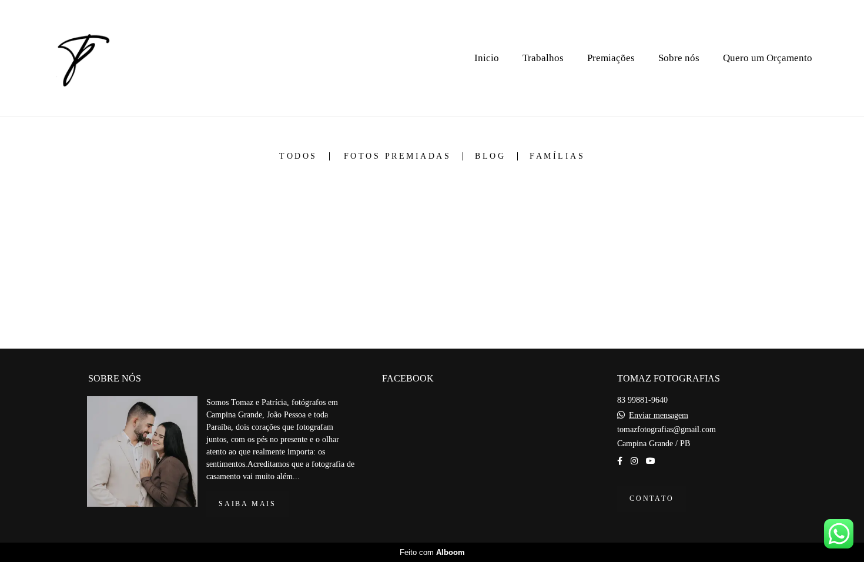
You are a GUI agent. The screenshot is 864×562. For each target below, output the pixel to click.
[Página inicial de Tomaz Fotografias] (80, 58)
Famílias (557, 156)
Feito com (432, 552)
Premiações (611, 57)
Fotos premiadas (397, 156)
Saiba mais (247, 504)
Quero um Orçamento (767, 57)
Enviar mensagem (658, 416)
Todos (298, 156)
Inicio (486, 57)
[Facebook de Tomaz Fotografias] (619, 461)
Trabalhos (543, 57)
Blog (490, 156)
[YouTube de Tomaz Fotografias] (650, 461)
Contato (651, 499)
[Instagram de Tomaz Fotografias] (634, 461)
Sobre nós (678, 57)
